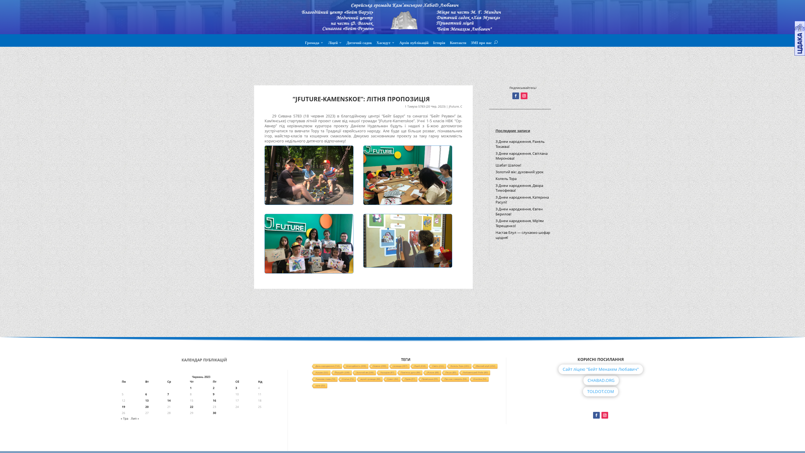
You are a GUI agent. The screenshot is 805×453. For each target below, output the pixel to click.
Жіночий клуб (485, 366)
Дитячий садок (359, 43)
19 (123, 407)
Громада (312, 43)
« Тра (124, 418)
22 (191, 407)
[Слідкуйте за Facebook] (515, 95)
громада (400, 366)
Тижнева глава (325, 379)
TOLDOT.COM (600, 391)
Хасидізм (387, 372)
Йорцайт (342, 372)
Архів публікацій (413, 43)
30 (214, 413)
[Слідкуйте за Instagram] (524, 95)
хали (320, 385)
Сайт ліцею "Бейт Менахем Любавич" (601, 369)
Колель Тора (506, 178)
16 (214, 400)
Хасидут (384, 43)
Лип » (135, 418)
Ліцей (333, 43)
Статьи (348, 379)
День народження (328, 366)
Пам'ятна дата (410, 372)
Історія (439, 43)
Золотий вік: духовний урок (520, 171)
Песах (451, 372)
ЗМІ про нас (481, 43)
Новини (379, 366)
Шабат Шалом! (508, 165)
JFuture (454, 106)
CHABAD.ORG (601, 380)
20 (147, 407)
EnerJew (480, 379)
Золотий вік (365, 372)
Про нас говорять (456, 379)
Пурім (410, 379)
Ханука (322, 372)
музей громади (370, 379)
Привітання (430, 379)
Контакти (458, 43)
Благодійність (356, 366)
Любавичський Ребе (475, 372)
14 (169, 400)
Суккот (392, 379)
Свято (438, 366)
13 (147, 400)
